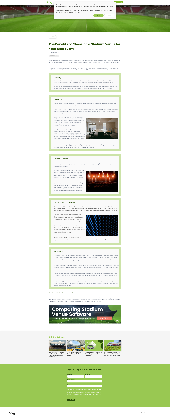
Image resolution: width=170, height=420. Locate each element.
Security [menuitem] (146, 412)
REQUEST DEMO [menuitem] (118, 2)
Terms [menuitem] (154, 412)
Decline (109, 15)
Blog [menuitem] (142, 412)
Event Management (53, 55)
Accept (98, 15)
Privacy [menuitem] (150, 412)
